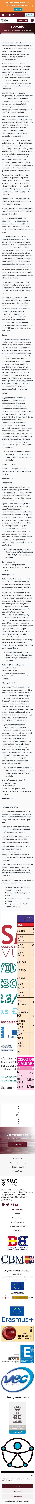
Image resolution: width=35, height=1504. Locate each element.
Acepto (17, 1486)
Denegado (17, 1491)
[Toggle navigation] (32, 20)
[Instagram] (13, 15)
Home (6, 30)
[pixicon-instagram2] (12, 1204)
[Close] (32, 6)
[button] (32, 1475)
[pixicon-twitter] (7, 1204)
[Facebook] (3, 15)
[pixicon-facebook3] (3, 1204)
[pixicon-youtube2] (16, 1204)
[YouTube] (10, 15)
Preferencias (17, 1497)
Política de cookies (10, 1501)
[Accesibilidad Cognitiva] (17, 1452)
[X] (6, 15)
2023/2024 (15, 30)
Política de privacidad (22, 1501)
